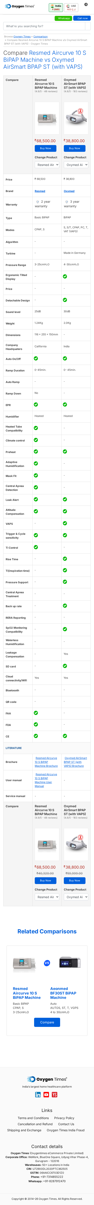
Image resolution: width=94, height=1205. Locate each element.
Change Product (46, 157)
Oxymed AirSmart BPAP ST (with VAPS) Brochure (75, 761)
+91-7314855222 (51, 1176)
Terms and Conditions (33, 1118)
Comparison (40, 36)
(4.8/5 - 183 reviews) (75, 91)
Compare (47, 1022)
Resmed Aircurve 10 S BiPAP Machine (27, 993)
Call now (83, 18)
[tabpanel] (47, 991)
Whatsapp (64, 18)
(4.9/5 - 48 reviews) (46, 91)
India (56, 7)
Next (89, 999)
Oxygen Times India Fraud (66, 1130)
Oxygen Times (22, 36)
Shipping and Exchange (24, 1130)
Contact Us (66, 1124)
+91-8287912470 (54, 1181)
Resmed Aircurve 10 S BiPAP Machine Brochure (46, 761)
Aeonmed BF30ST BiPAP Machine (63, 993)
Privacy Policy (64, 1118)
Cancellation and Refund (35, 1124)
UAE (71, 7)
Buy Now (45, 148)
